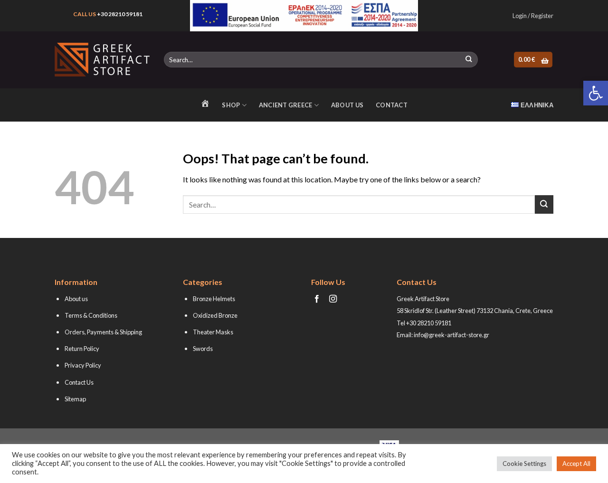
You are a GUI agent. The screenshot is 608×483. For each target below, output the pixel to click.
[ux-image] (304, 15)
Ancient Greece (286, 105)
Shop (231, 105)
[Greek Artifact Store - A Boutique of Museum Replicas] (102, 59)
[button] (595, 93)
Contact (392, 105)
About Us (347, 105)
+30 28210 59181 (119, 14)
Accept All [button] (576, 463)
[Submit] (468, 60)
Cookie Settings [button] (524, 463)
